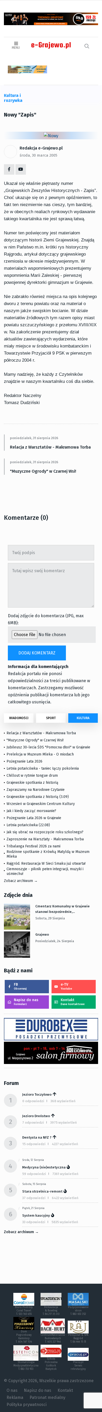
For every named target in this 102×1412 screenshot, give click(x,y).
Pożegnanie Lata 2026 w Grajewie (34, 818)
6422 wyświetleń (65, 1198)
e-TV (66, 986)
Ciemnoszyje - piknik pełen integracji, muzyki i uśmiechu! (45, 871)
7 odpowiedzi (33, 1122)
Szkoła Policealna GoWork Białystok (51, 1364)
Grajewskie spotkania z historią (32, 782)
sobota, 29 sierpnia (50, 918)
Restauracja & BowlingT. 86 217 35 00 (51, 1311)
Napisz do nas (26, 1002)
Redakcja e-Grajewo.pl (41, 148)
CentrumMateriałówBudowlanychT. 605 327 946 (53, 1338)
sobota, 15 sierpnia (34, 1184)
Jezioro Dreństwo (36, 1116)
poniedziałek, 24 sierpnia (54, 941)
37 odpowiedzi (34, 1198)
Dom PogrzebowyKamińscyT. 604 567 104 (24, 1336)
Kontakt (73, 1002)
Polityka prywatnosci (27, 1404)
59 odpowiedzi (34, 1174)
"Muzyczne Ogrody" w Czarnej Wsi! (43, 471)
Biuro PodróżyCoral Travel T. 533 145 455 (24, 1311)
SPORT (51, 718)
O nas (12, 1390)
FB (20, 986)
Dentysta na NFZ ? (37, 1137)
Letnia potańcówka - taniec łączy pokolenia (43, 768)
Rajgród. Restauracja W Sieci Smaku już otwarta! (46, 863)
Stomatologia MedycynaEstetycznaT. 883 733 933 (25, 1366)
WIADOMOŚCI (19, 718)
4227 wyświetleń (65, 1144)
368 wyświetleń (63, 1101)
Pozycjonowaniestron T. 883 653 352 (78, 1311)
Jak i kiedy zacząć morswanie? (31, 811)
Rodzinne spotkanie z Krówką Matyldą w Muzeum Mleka (48, 854)
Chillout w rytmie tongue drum (32, 775)
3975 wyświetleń (63, 1122)
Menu (16, 47)
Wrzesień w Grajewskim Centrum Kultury (41, 804)
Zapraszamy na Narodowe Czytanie (36, 789)
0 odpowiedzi (33, 1101)
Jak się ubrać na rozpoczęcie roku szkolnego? (45, 832)
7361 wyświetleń (65, 1174)
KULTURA (83, 718)
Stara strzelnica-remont (42, 1191)
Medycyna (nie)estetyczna (44, 1167)
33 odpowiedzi (33, 1222)
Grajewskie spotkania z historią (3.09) (38, 797)
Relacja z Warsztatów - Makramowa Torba (50, 447)
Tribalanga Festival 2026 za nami (33, 846)
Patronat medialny (47, 1397)
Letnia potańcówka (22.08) (28, 825)
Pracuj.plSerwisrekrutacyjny (78, 1366)
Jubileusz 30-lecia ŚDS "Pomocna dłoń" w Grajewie (48, 747)
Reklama (15, 1397)
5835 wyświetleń (65, 1222)
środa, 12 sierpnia (33, 1160)
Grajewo (42, 934)
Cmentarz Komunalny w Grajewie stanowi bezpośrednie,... (62, 909)
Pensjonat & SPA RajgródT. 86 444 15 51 (78, 1338)
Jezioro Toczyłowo (37, 1094)
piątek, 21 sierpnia (33, 1208)
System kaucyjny (36, 1215)
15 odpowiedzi (34, 1144)
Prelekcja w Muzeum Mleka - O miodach (40, 754)
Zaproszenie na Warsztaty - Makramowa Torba (45, 839)
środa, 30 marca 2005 (38, 155)
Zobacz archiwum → (21, 881)
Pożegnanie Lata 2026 (24, 761)
